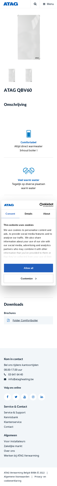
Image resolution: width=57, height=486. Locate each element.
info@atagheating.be (21, 379)
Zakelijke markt (13, 446)
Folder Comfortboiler (25, 320)
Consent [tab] (10, 213)
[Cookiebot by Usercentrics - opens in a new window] (40, 205)
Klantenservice (13, 422)
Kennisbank (11, 417)
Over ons (9, 451)
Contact (8, 426)
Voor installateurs (14, 441)
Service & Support (14, 412)
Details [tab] (28, 213)
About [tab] (46, 213)
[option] (28, 38)
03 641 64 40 (15, 374)
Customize (27, 278)
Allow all (28, 268)
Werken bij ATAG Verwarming (21, 455)
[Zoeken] (35, 4)
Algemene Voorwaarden (16, 476)
